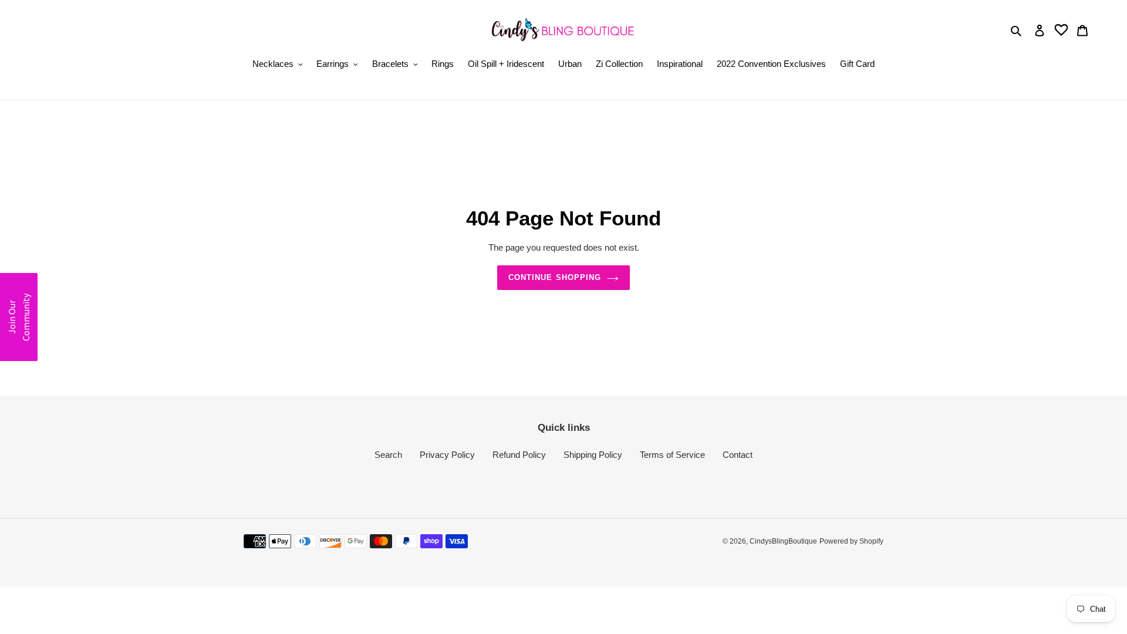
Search (388, 455)
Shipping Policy (593, 455)
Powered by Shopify (851, 541)
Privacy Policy (447, 455)
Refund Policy (519, 455)
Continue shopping (554, 277)
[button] (19, 317)
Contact (738, 455)
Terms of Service (672, 455)
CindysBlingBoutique (783, 541)
